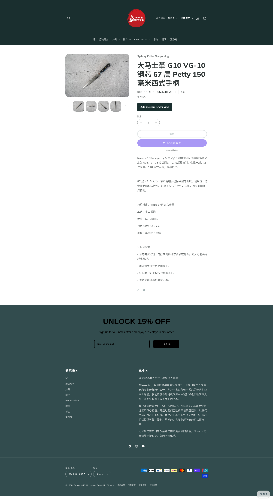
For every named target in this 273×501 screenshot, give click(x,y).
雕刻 (67, 406)
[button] (68, 18)
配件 (67, 394)
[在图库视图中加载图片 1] (78, 106)
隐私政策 (121, 485)
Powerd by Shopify (105, 485)
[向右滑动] (125, 106)
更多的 (68, 417)
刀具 (67, 389)
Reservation (72, 400)
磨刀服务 (70, 383)
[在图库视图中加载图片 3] (103, 106)
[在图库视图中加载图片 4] (115, 106)
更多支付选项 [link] (172, 150)
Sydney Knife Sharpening (85, 485)
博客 (67, 411)
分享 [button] (142, 290)
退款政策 (132, 485)
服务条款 (142, 485)
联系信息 (153, 485)
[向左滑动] (68, 106)
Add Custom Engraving (154, 107)
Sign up (166, 344)
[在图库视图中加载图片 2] (91, 106)
